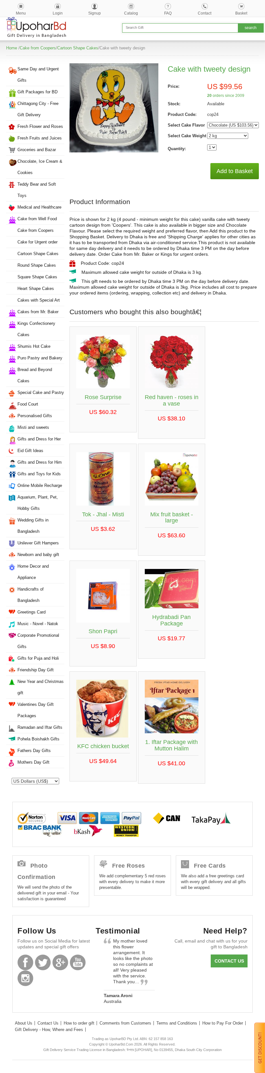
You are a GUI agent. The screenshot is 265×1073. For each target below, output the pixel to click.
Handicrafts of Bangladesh (30, 595)
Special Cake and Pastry (40, 392)
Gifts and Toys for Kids (39, 473)
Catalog (131, 13)
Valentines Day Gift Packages (35, 710)
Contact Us (47, 1023)
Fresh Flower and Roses (40, 126)
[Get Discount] (259, 1047)
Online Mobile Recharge (39, 485)
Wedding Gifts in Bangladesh (32, 526)
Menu (21, 13)
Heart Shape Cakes (35, 288)
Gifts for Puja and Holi (38, 658)
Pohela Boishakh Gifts (38, 739)
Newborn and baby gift (38, 554)
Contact (204, 13)
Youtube (78, 962)
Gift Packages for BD (37, 91)
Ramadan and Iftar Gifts (39, 727)
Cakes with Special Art (38, 300)
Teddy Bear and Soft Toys (36, 190)
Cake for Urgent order (37, 242)
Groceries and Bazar (36, 149)
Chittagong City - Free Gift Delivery (37, 109)
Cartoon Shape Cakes (77, 48)
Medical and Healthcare (39, 207)
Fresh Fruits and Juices (39, 138)
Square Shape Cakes (37, 276)
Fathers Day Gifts (34, 750)
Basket (241, 13)
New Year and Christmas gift (40, 687)
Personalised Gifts (34, 415)
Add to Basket (235, 171)
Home (11, 48)
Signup (94, 13)
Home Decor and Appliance (33, 572)
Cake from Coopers (38, 48)
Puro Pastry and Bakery (39, 358)
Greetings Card (31, 612)
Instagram (25, 978)
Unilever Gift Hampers (38, 543)
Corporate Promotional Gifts (38, 641)
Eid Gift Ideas (30, 450)
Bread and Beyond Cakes (34, 375)
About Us (23, 1023)
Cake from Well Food (37, 218)
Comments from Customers (125, 1023)
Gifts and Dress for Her (39, 439)
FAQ (168, 13)
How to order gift (79, 1023)
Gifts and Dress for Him (39, 462)
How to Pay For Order (222, 1023)
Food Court (27, 404)
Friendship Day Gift (35, 669)
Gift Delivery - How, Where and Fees (49, 1029)
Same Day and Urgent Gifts (38, 75)
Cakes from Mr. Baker (37, 311)
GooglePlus (60, 962)
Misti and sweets (33, 427)
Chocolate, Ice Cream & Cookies (39, 167)
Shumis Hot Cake (33, 346)
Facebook (25, 962)
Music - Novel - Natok (37, 623)
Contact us (229, 961)
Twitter (43, 962)
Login (58, 13)
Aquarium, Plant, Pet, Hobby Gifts (37, 503)
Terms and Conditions (176, 1023)
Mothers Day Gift (33, 762)
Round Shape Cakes (36, 265)
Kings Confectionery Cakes (36, 329)
